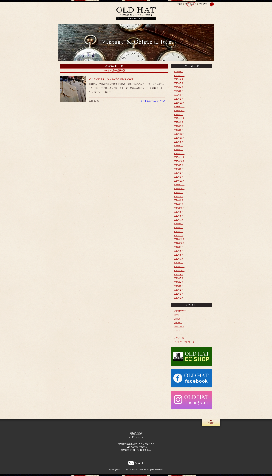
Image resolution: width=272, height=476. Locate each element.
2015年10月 (179, 161)
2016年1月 (178, 149)
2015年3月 (178, 169)
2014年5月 (178, 196)
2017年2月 (178, 130)
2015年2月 (178, 173)
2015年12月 (179, 153)
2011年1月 (178, 294)
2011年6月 (178, 274)
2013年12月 (179, 208)
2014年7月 (178, 192)
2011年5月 (178, 278)
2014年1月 (178, 204)
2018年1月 (178, 114)
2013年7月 (178, 220)
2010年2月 (178, 298)
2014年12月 (179, 181)
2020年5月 (178, 83)
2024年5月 (178, 71)
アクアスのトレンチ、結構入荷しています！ (112, 78)
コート (144, 101)
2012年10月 (179, 243)
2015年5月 (178, 165)
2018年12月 (179, 103)
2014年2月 (178, 200)
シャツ (177, 318)
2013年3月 (178, 227)
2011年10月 (179, 270)
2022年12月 (179, 75)
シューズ (178, 322)
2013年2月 (178, 231)
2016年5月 (178, 142)
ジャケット (179, 326)
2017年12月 (179, 118)
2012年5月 (178, 255)
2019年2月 (178, 99)
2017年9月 (178, 122)
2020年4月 (178, 87)
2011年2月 (178, 290)
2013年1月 (178, 235)
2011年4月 (178, 282)
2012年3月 (178, 259)
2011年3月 (178, 286)
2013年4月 (178, 223)
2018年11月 (179, 106)
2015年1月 (178, 177)
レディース (160, 101)
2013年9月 (178, 212)
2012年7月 (178, 247)
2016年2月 (178, 145)
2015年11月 (179, 157)
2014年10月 (179, 188)
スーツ (177, 330)
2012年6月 (178, 251)
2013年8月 (178, 216)
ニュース (151, 101)
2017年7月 (178, 126)
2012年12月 (179, 239)
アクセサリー (180, 311)
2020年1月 (178, 95)
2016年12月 (179, 134)
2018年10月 (179, 110)
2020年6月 (178, 79)
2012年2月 (178, 262)
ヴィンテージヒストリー (185, 342)
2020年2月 (178, 91)
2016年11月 (179, 138)
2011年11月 (179, 266)
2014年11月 (179, 184)
